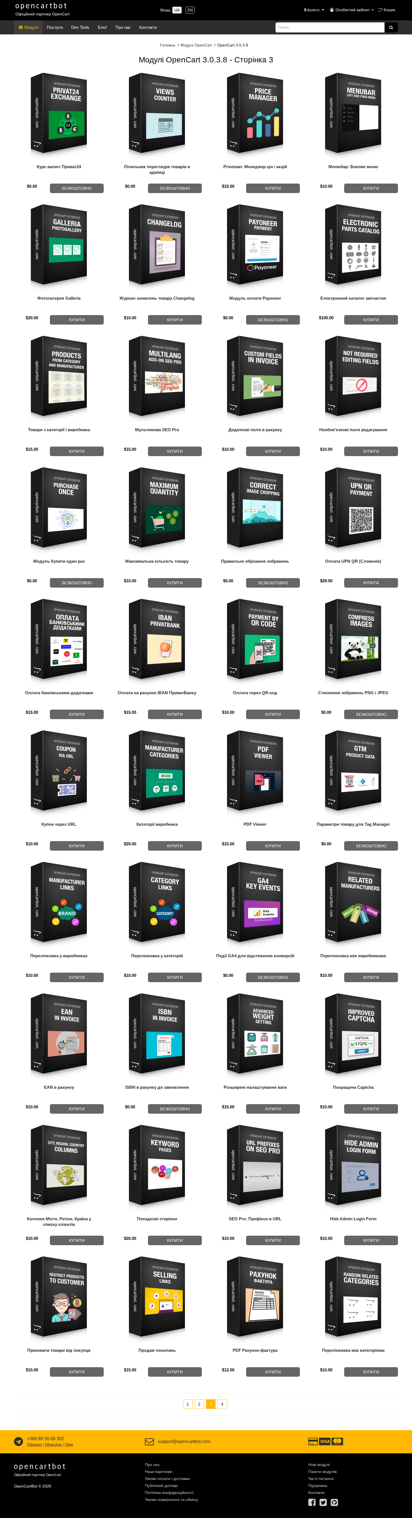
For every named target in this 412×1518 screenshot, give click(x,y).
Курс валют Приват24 (59, 166)
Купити (273, 188)
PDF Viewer (255, 824)
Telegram (34, 1444)
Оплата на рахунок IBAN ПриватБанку (157, 692)
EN (190, 10)
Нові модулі (319, 1464)
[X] (323, 1504)
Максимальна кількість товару (157, 561)
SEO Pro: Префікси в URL (255, 1218)
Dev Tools (80, 27)
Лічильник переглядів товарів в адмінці (157, 169)
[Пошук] (391, 27)
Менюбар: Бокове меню (353, 166)
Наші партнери (158, 1471)
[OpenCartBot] (41, 5)
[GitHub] (334, 1504)
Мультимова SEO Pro (157, 429)
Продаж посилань (157, 1350)
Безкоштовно (77, 188)
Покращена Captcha (353, 1087)
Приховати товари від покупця (59, 1350)
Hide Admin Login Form (353, 1218)
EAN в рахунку (59, 1087)
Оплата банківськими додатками (59, 692)
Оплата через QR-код (255, 692)
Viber (69, 1444)
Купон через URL (58, 824)
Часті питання (321, 1478)
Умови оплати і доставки (167, 1478)
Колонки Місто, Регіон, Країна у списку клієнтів (59, 1221)
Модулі (30, 27)
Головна (167, 45)
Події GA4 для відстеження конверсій (255, 955)
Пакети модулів (322, 1471)
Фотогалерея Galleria (58, 298)
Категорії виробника (157, 824)
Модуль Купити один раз (59, 561)
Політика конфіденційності (169, 1492)
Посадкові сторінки (157, 1218)
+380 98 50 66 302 (45, 1438)
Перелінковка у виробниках (58, 955)
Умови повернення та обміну (171, 1499)
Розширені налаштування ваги (255, 1087)
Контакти (148, 27)
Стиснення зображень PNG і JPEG (353, 692)
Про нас (123, 27)
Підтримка (317, 1485)
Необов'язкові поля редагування (353, 429)
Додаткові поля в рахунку (255, 429)
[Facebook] (312, 1504)
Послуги (55, 27)
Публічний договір (161, 1485)
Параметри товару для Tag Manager (353, 824)
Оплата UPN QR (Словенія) (353, 561)
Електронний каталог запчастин (353, 298)
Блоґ (102, 27)
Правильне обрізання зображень (255, 561)
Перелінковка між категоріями (353, 1350)
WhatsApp (53, 1444)
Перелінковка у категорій (157, 955)
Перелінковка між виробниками (353, 955)
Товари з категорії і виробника (59, 429)
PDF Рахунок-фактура (255, 1350)
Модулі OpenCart (196, 45)
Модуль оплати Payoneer (255, 298)
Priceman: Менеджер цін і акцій (255, 166)
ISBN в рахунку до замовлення (157, 1087)
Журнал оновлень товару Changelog (157, 298)
